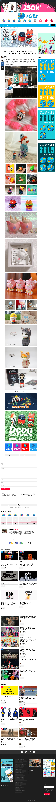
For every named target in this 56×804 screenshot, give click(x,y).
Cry (29, 23)
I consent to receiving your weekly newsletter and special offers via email (49, 790)
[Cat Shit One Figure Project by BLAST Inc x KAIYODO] (9, 732)
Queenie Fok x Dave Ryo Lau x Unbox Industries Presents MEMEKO (28, 618)
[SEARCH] (47, 25)
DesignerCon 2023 (6, 583)
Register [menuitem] (6, 0)
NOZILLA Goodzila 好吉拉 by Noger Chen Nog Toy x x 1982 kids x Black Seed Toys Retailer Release (28, 740)
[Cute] (2, 552)
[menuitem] (1, 1)
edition (17, 767)
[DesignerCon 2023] (9, 576)
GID (20, 769)
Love (4, 23)
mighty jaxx (17, 777)
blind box (22, 759)
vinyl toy (17, 792)
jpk (22, 772)
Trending (52, 23)
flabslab (17, 769)
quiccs (22, 780)
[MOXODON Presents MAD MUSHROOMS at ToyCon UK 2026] (10, 675)
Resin (24, 581)
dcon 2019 (28, 457)
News (2, 561)
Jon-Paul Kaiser (18, 772)
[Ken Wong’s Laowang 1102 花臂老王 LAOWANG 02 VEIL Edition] (9, 712)
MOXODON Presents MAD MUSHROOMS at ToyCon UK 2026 (27, 672)
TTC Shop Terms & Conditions (6, 787)
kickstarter (20, 774)
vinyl (23, 790)
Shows (5, 581)
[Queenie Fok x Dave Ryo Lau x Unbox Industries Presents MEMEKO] (10, 621)
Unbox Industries (18, 790)
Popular (40, 23)
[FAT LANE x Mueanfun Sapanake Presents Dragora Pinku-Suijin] (10, 632)
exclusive (21, 767)
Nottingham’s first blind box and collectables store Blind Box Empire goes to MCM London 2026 (28, 639)
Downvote (28, 505)
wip (20, 792)
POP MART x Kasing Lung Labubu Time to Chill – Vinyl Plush (27, 698)
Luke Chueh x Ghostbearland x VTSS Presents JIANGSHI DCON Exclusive (9, 564)
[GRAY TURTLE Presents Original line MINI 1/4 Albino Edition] (10, 654)
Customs (17, 762)
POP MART (17, 780)
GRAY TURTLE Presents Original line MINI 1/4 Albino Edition (27, 650)
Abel (8, 457)
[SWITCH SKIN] (45, 25)
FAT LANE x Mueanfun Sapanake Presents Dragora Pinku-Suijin (27, 628)
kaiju (16, 774)
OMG (14, 23)
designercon (17, 764)
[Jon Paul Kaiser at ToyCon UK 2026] (10, 664)
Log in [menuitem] (3, 0)
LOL (9, 23)
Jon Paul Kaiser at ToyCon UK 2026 (28, 660)
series (21, 782)
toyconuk (22, 787)
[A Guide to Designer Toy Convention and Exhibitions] (9, 690)
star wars (17, 785)
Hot (46, 23)
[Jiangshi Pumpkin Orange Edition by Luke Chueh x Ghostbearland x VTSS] (28, 555)
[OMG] (23, 552)
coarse (21, 761)
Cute (19, 23)
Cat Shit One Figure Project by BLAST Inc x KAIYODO (9, 739)
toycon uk (17, 787)
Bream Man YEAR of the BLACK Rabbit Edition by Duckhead (28, 584)
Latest (35, 23)
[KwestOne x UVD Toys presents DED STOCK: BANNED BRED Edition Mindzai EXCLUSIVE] (9, 595)
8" (18, 759)
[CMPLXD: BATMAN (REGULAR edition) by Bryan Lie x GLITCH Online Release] (28, 712)
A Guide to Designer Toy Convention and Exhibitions (8, 697)
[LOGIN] (49, 25)
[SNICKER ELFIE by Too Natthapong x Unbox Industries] (28, 595)
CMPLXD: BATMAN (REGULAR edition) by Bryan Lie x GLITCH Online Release (27, 719)
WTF (24, 23)
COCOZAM (19, 457)
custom (25, 761)
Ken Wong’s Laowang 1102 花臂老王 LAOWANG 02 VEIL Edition (9, 718)
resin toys (17, 782)
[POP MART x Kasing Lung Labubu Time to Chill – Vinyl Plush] (28, 691)
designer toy (23, 764)
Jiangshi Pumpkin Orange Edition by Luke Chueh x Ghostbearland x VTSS (26, 564)
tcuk (21, 785)
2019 (2, 457)
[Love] (5, 552)
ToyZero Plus (18, 788)
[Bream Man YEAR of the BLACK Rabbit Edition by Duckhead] (28, 576)
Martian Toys (22, 775)
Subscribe (46, 794)
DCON (24, 457)
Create (53, 25)
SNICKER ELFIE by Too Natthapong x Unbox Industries (25, 603)
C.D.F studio (13, 457)
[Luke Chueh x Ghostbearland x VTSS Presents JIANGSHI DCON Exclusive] (9, 555)
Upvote (9, 505)
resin (26, 780)
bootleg (17, 761)
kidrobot (17, 775)
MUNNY (22, 777)
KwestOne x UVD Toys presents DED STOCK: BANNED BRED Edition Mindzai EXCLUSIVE (9, 604)
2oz (5, 457)
